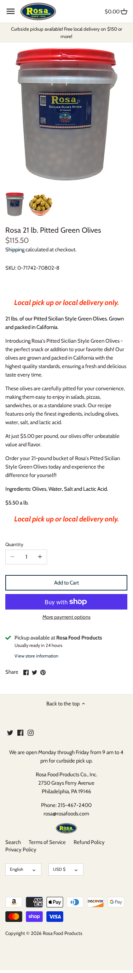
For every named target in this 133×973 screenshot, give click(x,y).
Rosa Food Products (62, 933)
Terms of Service (47, 842)
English (16, 869)
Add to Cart (66, 583)
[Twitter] (10, 732)
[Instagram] (31, 732)
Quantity (14, 544)
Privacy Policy (20, 849)
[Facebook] (20, 732)
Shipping (14, 249)
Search (13, 842)
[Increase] (40, 557)
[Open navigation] (10, 11)
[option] (14, 204)
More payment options (66, 617)
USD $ (59, 869)
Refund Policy (89, 842)
